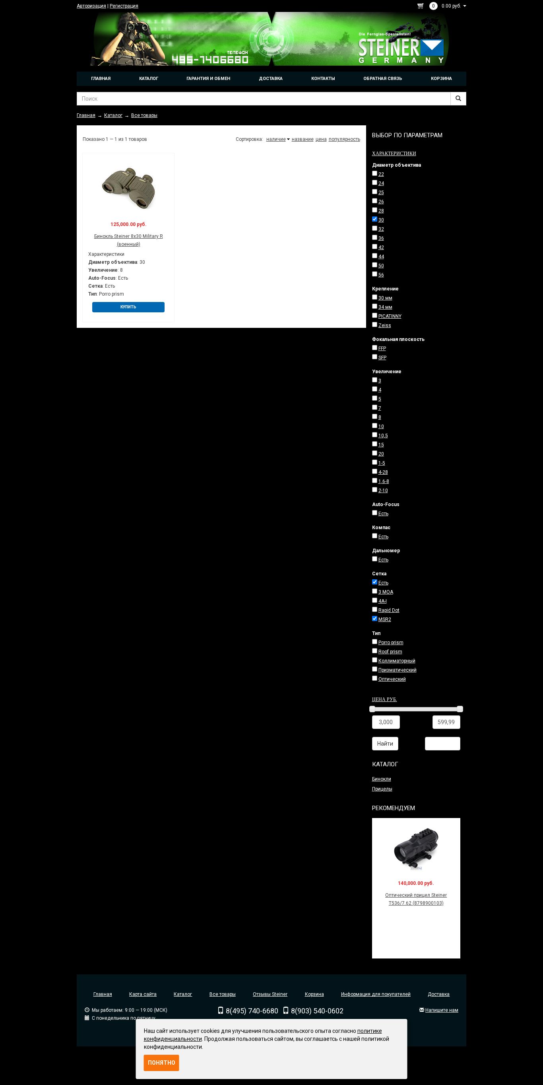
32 (381, 229)
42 (381, 247)
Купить (128, 307)
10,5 (383, 435)
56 (381, 275)
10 (381, 426)
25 (381, 192)
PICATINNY (389, 316)
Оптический (392, 679)
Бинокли (381, 779)
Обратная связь (382, 78)
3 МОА (385, 592)
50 (381, 266)
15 (381, 445)
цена (321, 139)
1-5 (381, 463)
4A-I (382, 601)
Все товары (222, 994)
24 (381, 183)
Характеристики (394, 153)
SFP (382, 357)
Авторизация (91, 6)
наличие (276, 139)
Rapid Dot (388, 610)
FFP (382, 348)
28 (381, 211)
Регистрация (124, 6)
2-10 (383, 490)
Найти (385, 743)
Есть (383, 513)
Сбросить (442, 743)
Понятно (161, 1063)
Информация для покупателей (376, 994)
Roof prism (390, 652)
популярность (344, 139)
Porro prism (390, 642)
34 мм (385, 307)
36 (381, 238)
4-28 (383, 472)
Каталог (148, 78)
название (303, 139)
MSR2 (384, 619)
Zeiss (384, 325)
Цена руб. (384, 699)
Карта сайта (143, 994)
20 (381, 454)
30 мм (385, 298)
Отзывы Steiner (270, 994)
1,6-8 (383, 481)
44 (381, 256)
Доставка (271, 78)
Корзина (441, 78)
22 (381, 174)
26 (381, 202)
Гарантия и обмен (208, 78)
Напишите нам (441, 1010)
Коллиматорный (396, 661)
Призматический (397, 670)
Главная (101, 78)
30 (381, 220)
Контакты (323, 78)
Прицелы (382, 789)
